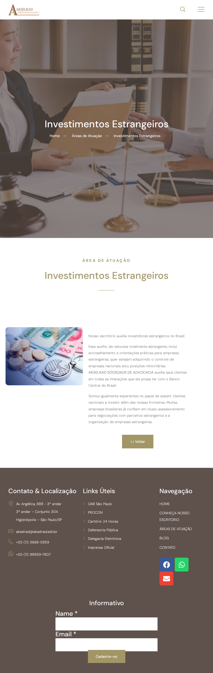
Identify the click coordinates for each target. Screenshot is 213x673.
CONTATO (167, 547)
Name (66, 614)
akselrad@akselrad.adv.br (36, 531)
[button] (180, 9)
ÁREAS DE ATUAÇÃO (175, 529)
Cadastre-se (106, 656)
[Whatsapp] (182, 565)
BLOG (164, 538)
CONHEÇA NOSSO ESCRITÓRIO (174, 516)
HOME (164, 503)
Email (65, 634)
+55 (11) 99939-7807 (33, 554)
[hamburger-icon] (201, 10)
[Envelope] (166, 578)
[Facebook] (166, 565)
